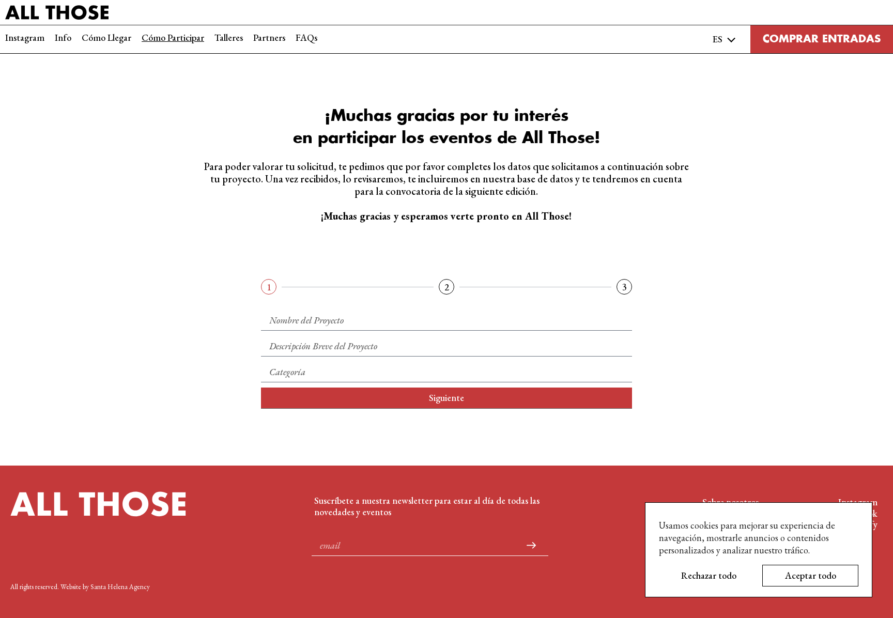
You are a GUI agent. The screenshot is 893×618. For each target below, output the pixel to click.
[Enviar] (531, 545)
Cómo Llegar (106, 37)
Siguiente (446, 398)
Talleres (228, 37)
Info (63, 37)
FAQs (306, 37)
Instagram (24, 37)
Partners (269, 37)
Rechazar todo (708, 575)
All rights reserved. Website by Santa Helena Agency (80, 586)
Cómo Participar (173, 37)
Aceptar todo (810, 575)
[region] (758, 549)
